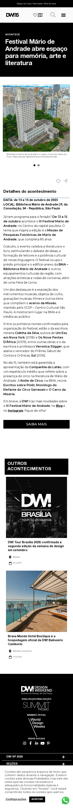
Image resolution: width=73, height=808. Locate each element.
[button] (63, 15)
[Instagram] (24, 743)
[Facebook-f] (30, 743)
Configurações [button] (16, 799)
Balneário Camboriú (22, 651)
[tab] (36, 757)
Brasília (16, 557)
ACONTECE (12, 35)
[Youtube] (42, 743)
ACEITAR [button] (37, 799)
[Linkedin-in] (36, 743)
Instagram (15, 411)
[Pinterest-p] (48, 743)
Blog (59, 406)
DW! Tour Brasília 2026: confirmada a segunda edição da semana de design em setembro (36, 546)
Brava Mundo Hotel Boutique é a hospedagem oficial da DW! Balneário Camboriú (35, 640)
